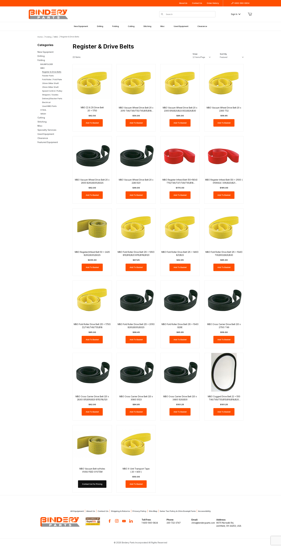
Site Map (153, 511)
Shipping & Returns (120, 511)
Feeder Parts (48, 75)
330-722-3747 (174, 523)
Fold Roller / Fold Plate (52, 79)
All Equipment (77, 511)
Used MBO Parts (49, 106)
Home (40, 37)
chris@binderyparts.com (203, 523)
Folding (115, 26)
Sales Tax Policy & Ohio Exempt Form (178, 511)
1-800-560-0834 (241, 3)
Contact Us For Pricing (92, 484)
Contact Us (197, 3)
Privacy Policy (139, 511)
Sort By (223, 54)
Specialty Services (46, 130)
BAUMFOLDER (46, 64)
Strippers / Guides (50, 94)
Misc (162, 26)
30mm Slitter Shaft (50, 83)
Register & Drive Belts (69, 37)
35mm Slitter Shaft (50, 87)
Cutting (131, 26)
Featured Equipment (47, 142)
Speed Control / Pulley (52, 91)
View (195, 54)
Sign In (234, 14)
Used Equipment (181, 26)
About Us (183, 3)
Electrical (46, 102)
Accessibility (204, 511)
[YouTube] (123, 521)
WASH (43, 114)
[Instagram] (116, 521)
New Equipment (81, 26)
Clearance (202, 26)
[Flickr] (130, 521)
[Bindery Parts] (48, 14)
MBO (56, 37)
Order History (213, 3)
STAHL (43, 110)
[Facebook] (109, 521)
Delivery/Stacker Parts (52, 98)
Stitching (147, 26)
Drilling (100, 26)
